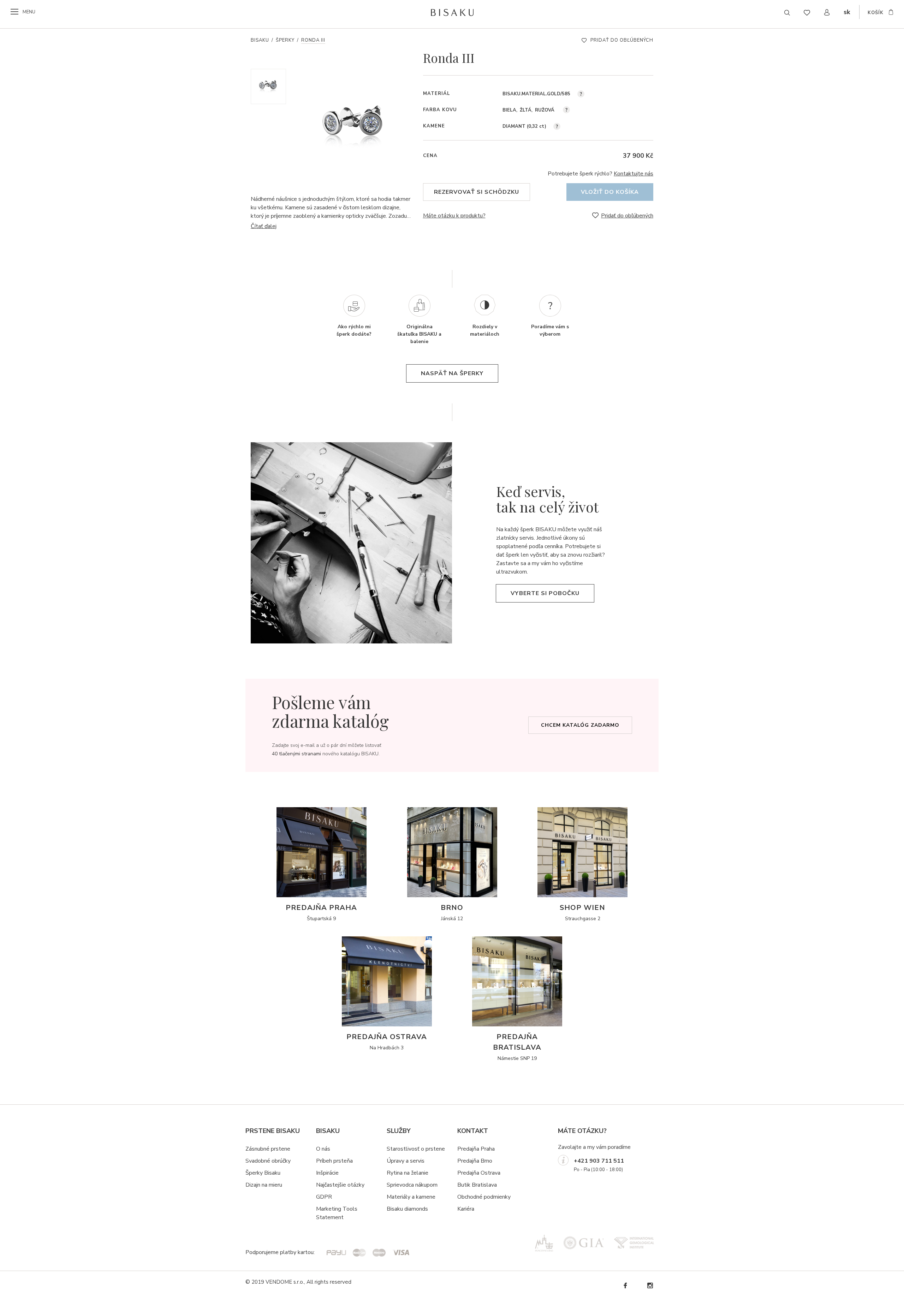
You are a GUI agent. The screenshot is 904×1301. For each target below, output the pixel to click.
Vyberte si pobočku (545, 593)
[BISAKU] (452, 12)
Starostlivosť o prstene (416, 1149)
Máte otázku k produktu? (454, 216)
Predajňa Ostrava (478, 1173)
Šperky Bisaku (262, 1173)
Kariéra (465, 1209)
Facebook (625, 1285)
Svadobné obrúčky (268, 1161)
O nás (323, 1149)
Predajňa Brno (474, 1161)
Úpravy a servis (405, 1161)
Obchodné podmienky (484, 1197)
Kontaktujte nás (633, 174)
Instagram (650, 1285)
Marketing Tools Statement (336, 1213)
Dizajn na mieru (263, 1185)
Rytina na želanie (407, 1173)
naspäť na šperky (452, 373)
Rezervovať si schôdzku (476, 192)
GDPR (324, 1197)
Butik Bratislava (477, 1185)
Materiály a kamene (411, 1197)
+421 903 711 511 (599, 1161)
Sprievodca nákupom (412, 1185)
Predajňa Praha (476, 1149)
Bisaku (260, 40)
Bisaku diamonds (407, 1209)
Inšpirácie (327, 1173)
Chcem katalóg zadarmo (580, 725)
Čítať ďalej (263, 226)
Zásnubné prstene (267, 1149)
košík (876, 13)
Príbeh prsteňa (334, 1161)
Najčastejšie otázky (340, 1185)
